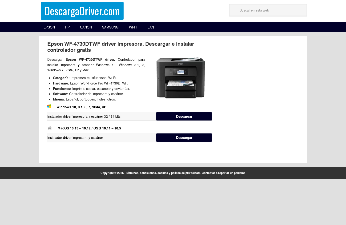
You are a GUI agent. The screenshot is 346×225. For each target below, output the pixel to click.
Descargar (184, 116)
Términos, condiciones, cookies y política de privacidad (163, 173)
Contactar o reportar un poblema (223, 173)
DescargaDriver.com (82, 10)
